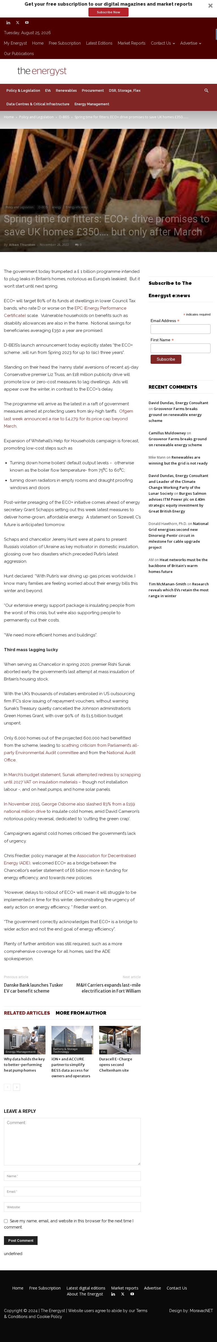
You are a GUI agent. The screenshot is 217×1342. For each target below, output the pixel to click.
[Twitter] (17, 22)
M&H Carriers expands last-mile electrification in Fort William (108, 988)
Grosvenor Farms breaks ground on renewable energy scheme (175, 414)
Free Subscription (65, 43)
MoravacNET (201, 1310)
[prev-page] (7, 1087)
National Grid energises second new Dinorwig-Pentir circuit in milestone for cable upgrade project (179, 535)
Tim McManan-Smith (167, 583)
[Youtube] (27, 22)
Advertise (188, 43)
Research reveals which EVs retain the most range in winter (179, 589)
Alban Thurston (22, 244)
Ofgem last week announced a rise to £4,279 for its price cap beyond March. (68, 418)
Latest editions (99, 43)
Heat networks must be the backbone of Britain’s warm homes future (178, 565)
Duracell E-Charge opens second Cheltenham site (115, 1065)
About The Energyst (85, 1294)
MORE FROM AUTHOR (81, 1013)
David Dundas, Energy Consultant (178, 402)
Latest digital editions (85, 1288)
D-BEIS (64, 117)
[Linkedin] (8, 22)
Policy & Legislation (23, 91)
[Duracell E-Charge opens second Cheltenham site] (120, 1040)
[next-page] (16, 1087)
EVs (48, 91)
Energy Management (92, 104)
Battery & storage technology (65, 1050)
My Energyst (15, 43)
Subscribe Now (108, 12)
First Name (162, 340)
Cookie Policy (49, 1316)
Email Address (165, 320)
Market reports (132, 43)
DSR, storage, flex (124, 91)
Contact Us (161, 43)
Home (38, 43)
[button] (108, 8)
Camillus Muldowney (167, 432)
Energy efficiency (77, 207)
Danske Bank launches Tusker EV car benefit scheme (33, 988)
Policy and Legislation (36, 117)
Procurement (93, 91)
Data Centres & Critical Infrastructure (38, 104)
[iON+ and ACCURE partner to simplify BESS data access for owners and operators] (72, 1040)
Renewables (66, 91)
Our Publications (19, 53)
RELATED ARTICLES (27, 1013)
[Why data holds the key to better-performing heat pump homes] (24, 1040)
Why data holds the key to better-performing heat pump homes (24, 1065)
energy (56, 207)
